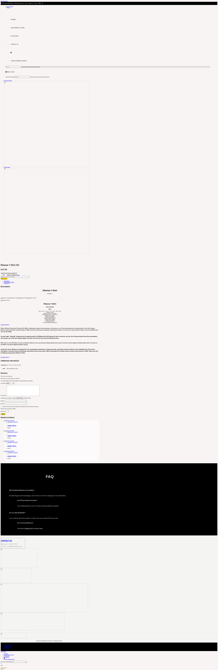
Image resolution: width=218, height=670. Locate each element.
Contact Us (6, 647)
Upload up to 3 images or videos (8, 398)
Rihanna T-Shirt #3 (11, 425)
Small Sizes (3, 273)
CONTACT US (6, 541)
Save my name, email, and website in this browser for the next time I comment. (21, 406)
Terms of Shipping (8, 645)
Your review (4, 395)
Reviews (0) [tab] (7, 283)
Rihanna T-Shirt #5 (11, 436)
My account (6, 648)
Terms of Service (8, 646)
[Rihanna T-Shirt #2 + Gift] (46, 166)
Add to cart (4, 278)
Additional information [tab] (9, 282)
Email (2, 403)
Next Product (7, 167)
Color (3, 275)
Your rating (3, 383)
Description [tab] (6, 281)
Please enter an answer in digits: (8, 408)
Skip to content (4, 1)
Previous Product (8, 80)
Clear (18, 275)
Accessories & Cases (9, 654)
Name (2, 401)
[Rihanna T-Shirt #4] (46, 252)
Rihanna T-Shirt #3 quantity (7, 277)
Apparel (6, 653)
